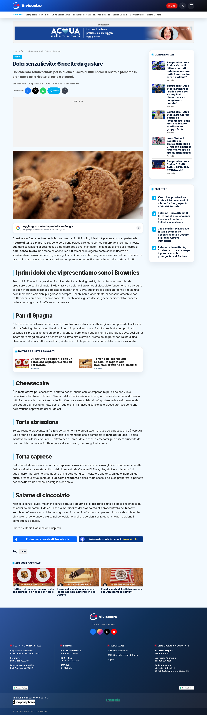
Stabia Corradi (120, 14)
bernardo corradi (82, 14)
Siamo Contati (154, 14)
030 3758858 (165, 661)
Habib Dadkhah (35, 528)
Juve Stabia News (61, 14)
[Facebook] (93, 632)
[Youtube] (114, 632)
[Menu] (191, 5)
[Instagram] (100, 632)
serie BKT (44, 14)
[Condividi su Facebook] (28, 90)
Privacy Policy (21, 688)
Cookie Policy (187, 688)
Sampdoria (31, 14)
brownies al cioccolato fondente (102, 285)
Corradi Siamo (137, 14)
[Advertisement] (78, 124)
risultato (124, 242)
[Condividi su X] (35, 90)
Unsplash (55, 528)
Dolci (23, 51)
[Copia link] (65, 90)
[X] (107, 632)
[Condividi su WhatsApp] (43, 90)
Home (15, 51)
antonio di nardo (101, 14)
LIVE (173, 6)
